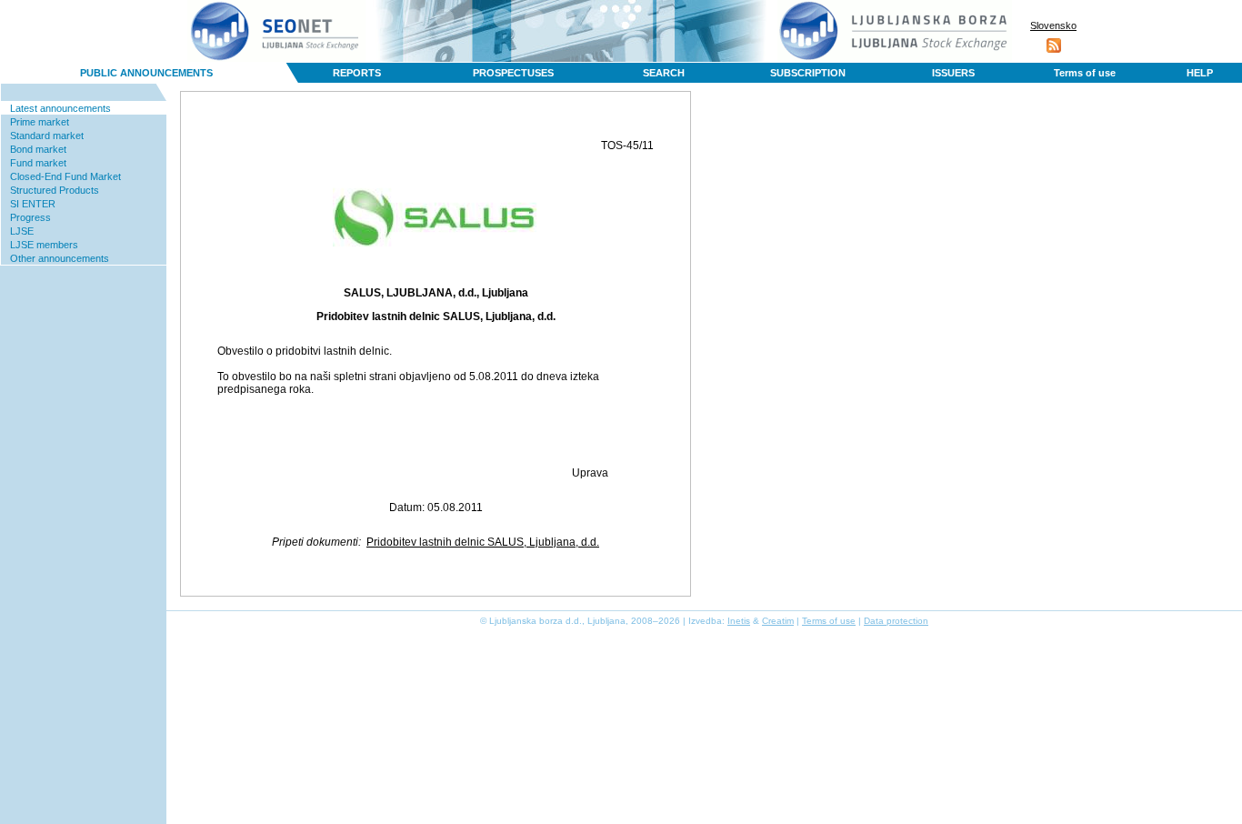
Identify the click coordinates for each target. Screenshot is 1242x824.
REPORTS (357, 72)
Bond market (38, 149)
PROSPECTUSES (513, 72)
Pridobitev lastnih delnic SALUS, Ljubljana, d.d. (482, 542)
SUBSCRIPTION (808, 72)
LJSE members (44, 244)
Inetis (738, 621)
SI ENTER (32, 203)
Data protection (896, 621)
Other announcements (59, 258)
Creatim (778, 621)
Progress (30, 217)
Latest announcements (60, 108)
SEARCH (664, 72)
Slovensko (1053, 25)
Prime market (39, 121)
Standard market (47, 135)
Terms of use (1085, 72)
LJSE (22, 231)
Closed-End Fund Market (65, 176)
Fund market (38, 162)
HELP (1200, 72)
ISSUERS (953, 72)
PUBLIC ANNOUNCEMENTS (146, 72)
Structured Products (54, 190)
